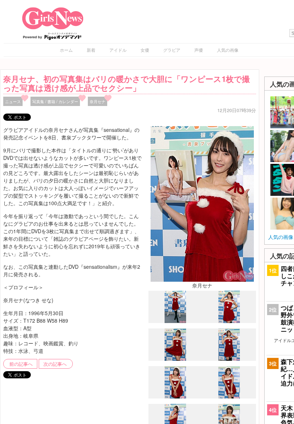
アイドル (118, 50)
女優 (145, 50)
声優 (198, 50)
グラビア (171, 50)
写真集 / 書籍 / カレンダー (55, 101)
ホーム (66, 50)
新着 (91, 50)
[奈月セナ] (202, 203)
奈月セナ (97, 101)
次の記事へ (55, 364)
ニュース (13, 101)
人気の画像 (227, 50)
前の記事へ (21, 364)
